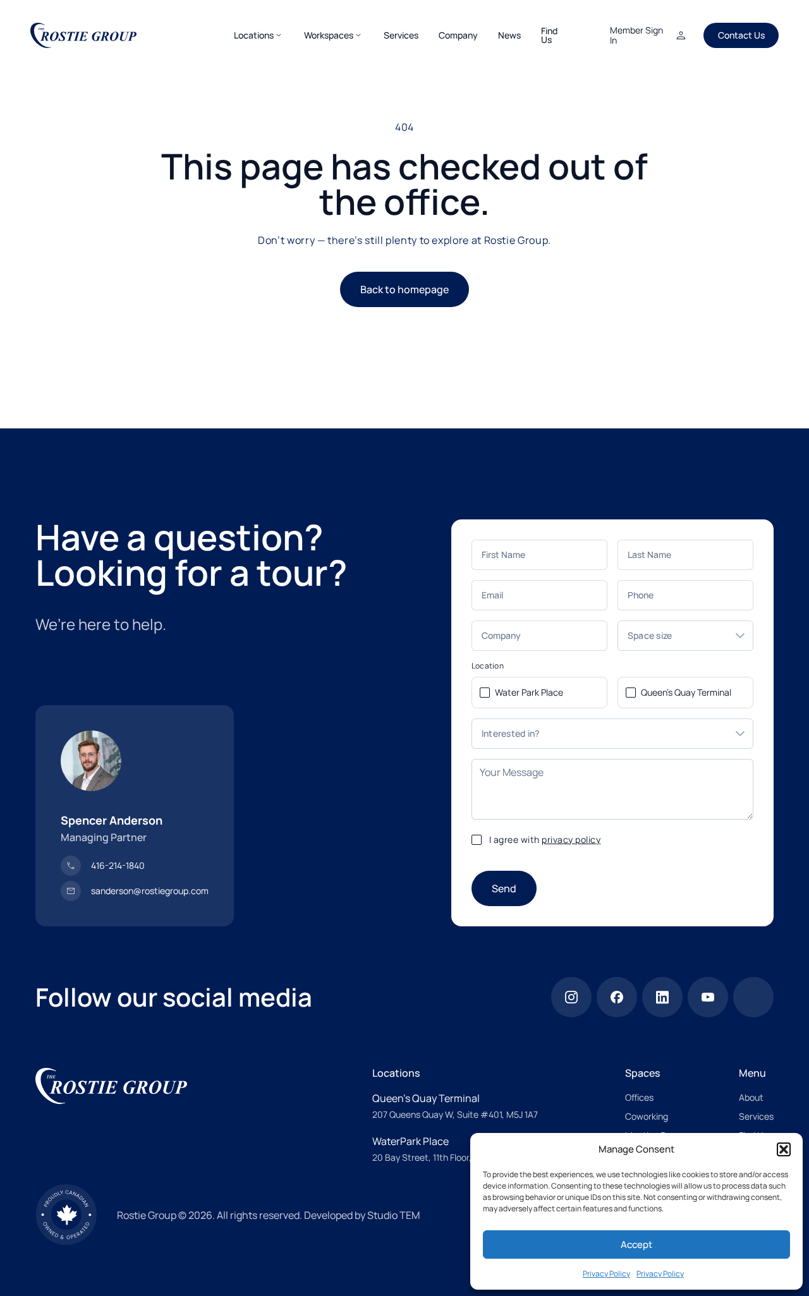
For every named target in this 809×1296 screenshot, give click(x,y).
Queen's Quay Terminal (686, 692)
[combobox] (672, 635)
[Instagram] (571, 997)
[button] (783, 1149)
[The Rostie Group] (83, 35)
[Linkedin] (662, 997)
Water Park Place (529, 692)
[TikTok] (753, 997)
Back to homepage (404, 289)
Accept (636, 1244)
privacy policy (571, 839)
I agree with (545, 839)
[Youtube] (708, 997)
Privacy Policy (606, 1273)
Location (487, 666)
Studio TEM (393, 1215)
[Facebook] (617, 997)
